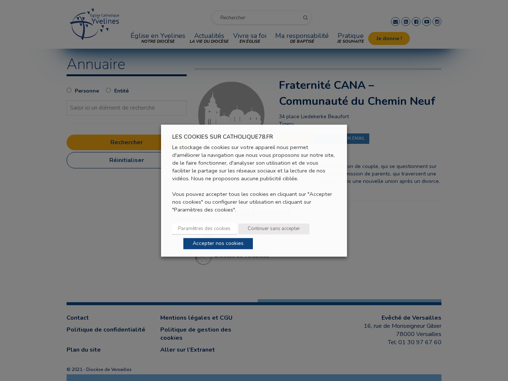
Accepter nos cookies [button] (218, 243)
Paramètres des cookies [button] (204, 228)
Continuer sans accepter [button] (274, 228)
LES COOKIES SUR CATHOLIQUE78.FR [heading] (222, 137)
